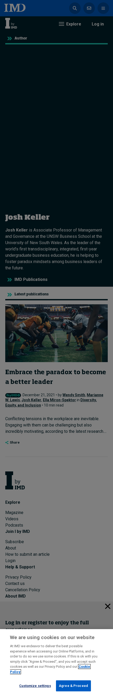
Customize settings (35, 686)
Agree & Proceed (73, 686)
